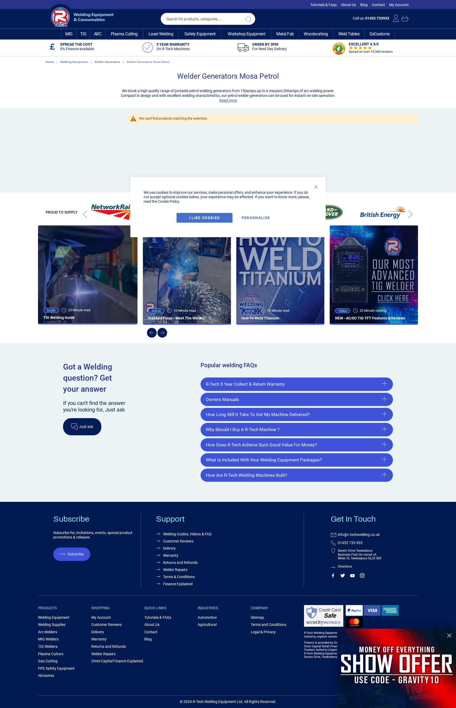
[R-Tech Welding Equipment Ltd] (80, 17)
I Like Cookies (204, 218)
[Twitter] (342, 576)
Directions (345, 566)
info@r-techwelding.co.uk (359, 534)
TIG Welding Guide (59, 317)
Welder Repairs (175, 570)
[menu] (228, 34)
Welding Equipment (74, 61)
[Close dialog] (449, 635)
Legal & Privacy (263, 632)
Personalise (256, 218)
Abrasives (46, 675)
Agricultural (207, 624)
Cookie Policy (168, 201)
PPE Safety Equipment (56, 668)
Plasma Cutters (50, 654)
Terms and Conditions (268, 624)
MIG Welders (48, 639)
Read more (228, 100)
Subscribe (76, 554)
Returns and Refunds (180, 562)
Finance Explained (178, 584)
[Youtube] (352, 576)
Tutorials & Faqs (323, 5)
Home (50, 61)
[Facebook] (333, 576)
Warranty (170, 555)
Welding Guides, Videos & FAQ (187, 534)
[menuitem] (68, 34)
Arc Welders (47, 632)
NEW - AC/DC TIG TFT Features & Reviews (370, 318)
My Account (399, 5)
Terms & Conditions (179, 577)
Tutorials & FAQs (157, 617)
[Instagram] (362, 576)
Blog (364, 5)
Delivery (169, 548)
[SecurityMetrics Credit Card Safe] (323, 625)
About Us (348, 5)
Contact (378, 5)
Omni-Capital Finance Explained (117, 661)
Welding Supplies (51, 624)
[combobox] (208, 19)
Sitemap (257, 617)
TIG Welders (48, 646)
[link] (396, 668)
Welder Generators (107, 61)
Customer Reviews (178, 541)
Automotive (207, 617)
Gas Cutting (48, 661)
